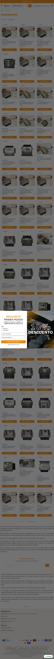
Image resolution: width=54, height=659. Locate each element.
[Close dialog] (53, 312)
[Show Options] (24, 337)
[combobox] (13, 337)
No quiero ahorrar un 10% (13, 344)
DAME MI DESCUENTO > (13, 341)
